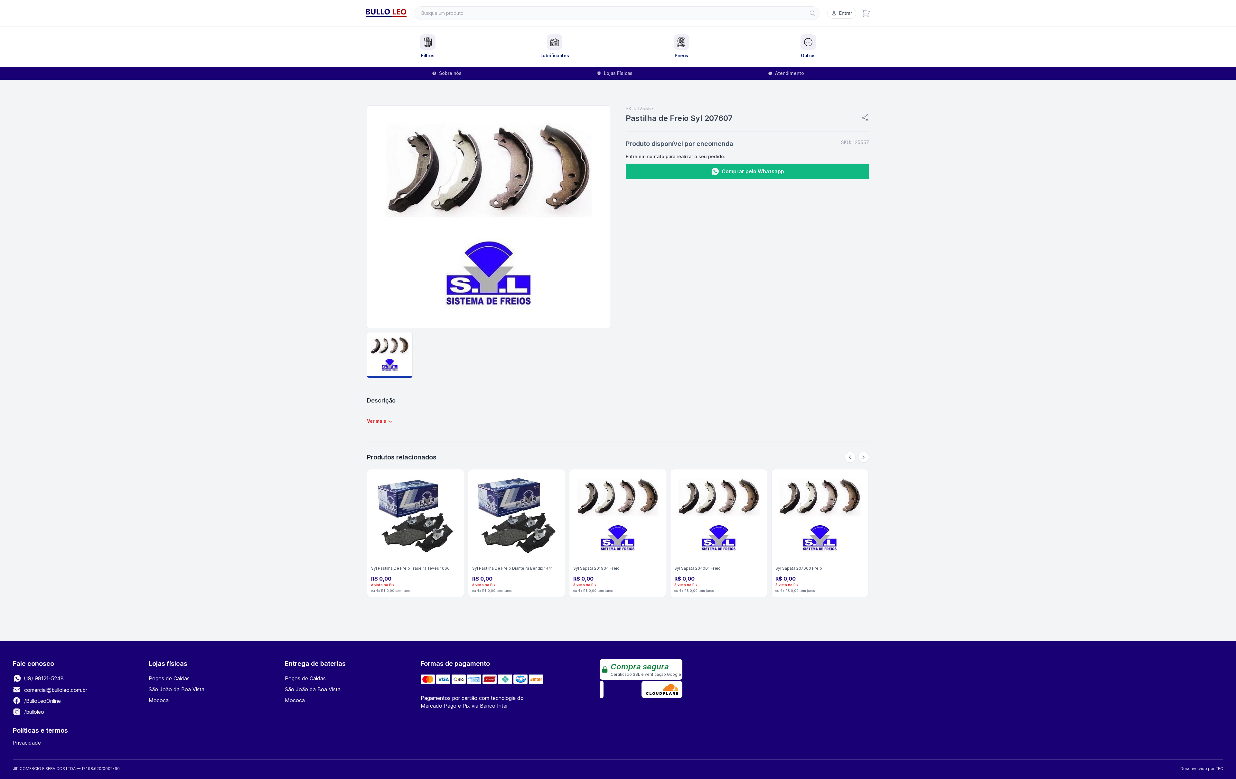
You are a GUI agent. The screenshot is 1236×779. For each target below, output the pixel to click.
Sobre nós (450, 73)
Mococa (159, 700)
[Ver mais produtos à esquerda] (850, 457)
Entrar (845, 13)
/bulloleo (33, 712)
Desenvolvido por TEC (1201, 768)
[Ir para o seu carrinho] (865, 13)
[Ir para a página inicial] (386, 13)
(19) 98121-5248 (43, 678)
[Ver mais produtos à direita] (863, 457)
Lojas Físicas (618, 73)
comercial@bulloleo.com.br (55, 690)
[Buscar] (812, 13)
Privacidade (27, 742)
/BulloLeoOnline (42, 701)
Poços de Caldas (169, 678)
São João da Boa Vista (176, 689)
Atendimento (789, 73)
